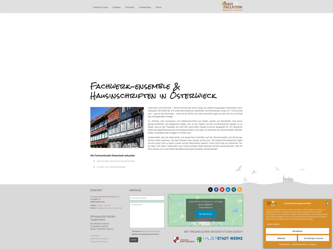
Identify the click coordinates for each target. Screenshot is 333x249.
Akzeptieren (297, 231)
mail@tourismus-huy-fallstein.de (109, 208)
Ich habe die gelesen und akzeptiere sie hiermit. (146, 232)
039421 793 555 (103, 205)
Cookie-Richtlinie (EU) (98, 242)
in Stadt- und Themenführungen (111, 167)
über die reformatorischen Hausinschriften (116, 161)
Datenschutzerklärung (299, 244)
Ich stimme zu (205, 213)
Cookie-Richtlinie (284, 244)
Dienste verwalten (273, 224)
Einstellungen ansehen (313, 238)
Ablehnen (281, 238)
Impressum (312, 244)
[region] (166, 32)
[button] (327, 203)
